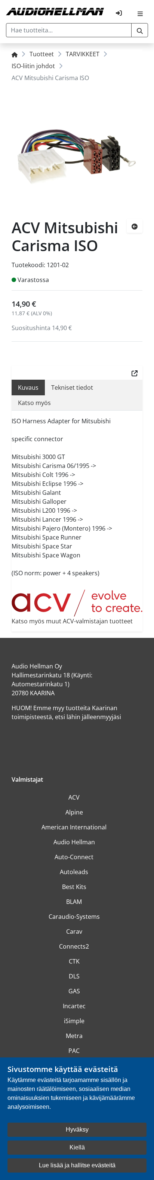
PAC (74, 1051)
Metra (74, 1036)
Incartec (74, 1006)
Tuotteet (42, 54)
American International (74, 827)
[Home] (15, 54)
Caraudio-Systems (74, 916)
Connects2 (74, 946)
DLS (74, 976)
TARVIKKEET (82, 54)
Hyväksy (77, 1129)
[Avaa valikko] (140, 13)
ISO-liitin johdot (33, 66)
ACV (74, 797)
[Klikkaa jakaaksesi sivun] (134, 373)
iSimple (74, 1021)
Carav (74, 931)
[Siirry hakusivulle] (139, 30)
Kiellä (77, 1147)
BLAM (74, 902)
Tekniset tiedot (72, 387)
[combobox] (69, 30)
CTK (74, 961)
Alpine (74, 812)
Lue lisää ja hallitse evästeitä (77, 1165)
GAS (74, 991)
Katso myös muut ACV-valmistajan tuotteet (72, 621)
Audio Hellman (74, 842)
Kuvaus (28, 387)
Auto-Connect (74, 857)
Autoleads (74, 872)
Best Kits (74, 887)
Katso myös (34, 403)
